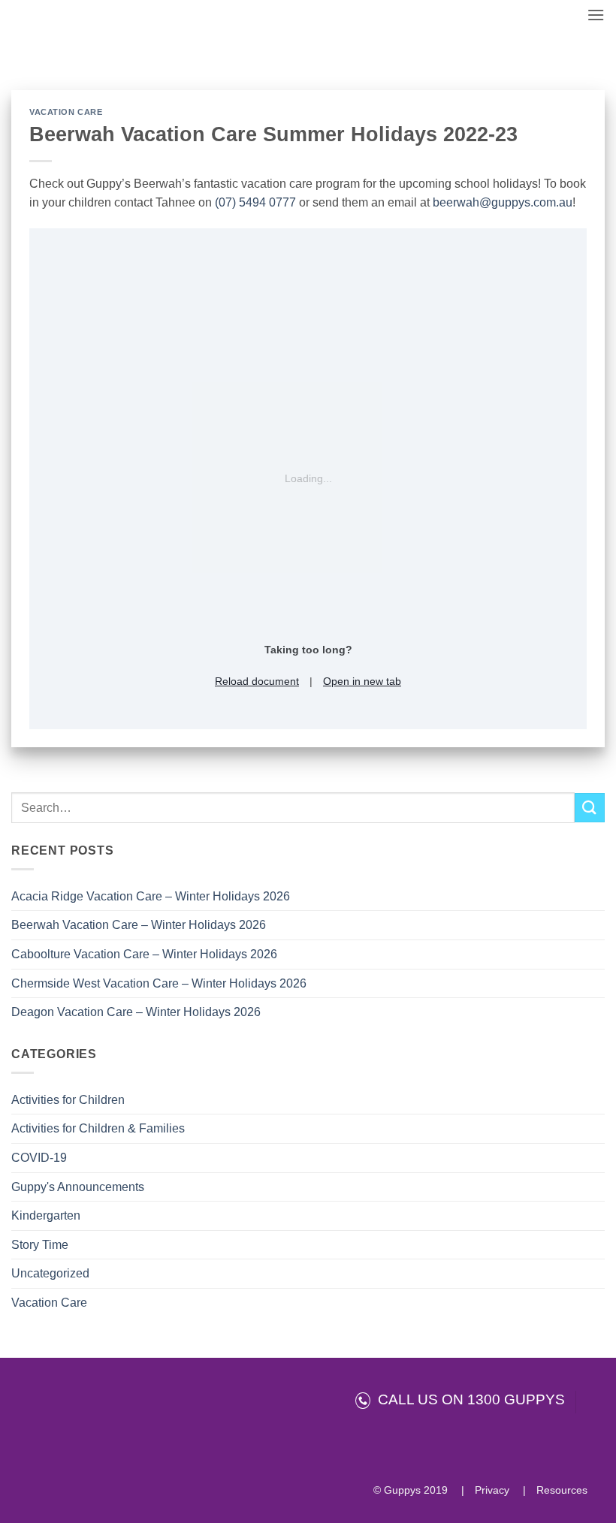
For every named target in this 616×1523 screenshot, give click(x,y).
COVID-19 (39, 1157)
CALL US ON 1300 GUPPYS (467, 1399)
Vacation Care (49, 1302)
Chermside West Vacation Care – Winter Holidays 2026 (158, 983)
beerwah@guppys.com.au (502, 202)
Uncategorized (50, 1273)
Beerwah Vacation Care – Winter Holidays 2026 (138, 924)
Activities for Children (68, 1099)
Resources (560, 1490)
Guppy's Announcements (77, 1187)
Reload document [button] (257, 681)
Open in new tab (362, 681)
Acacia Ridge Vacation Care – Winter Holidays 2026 (150, 896)
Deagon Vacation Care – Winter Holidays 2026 (136, 1012)
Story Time (39, 1244)
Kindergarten (45, 1215)
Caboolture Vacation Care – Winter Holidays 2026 (144, 954)
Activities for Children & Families (98, 1128)
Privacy (490, 1490)
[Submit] (590, 807)
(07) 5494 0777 (255, 202)
